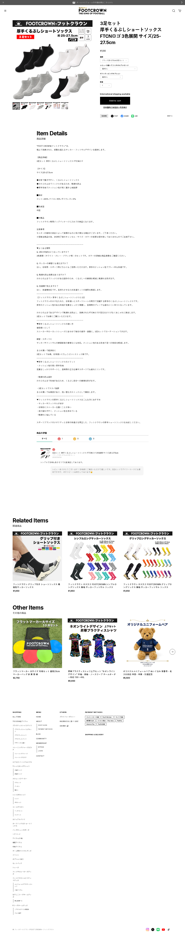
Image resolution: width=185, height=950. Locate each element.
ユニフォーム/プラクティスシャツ (23, 885)
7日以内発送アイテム (20, 721)
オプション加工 (18, 859)
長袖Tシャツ (18, 774)
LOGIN (40, 751)
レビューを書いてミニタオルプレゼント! (114, 65)
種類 (101, 57)
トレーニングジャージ (21, 753)
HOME (38, 717)
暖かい (16, 790)
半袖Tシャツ (18, 770)
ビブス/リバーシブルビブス (22, 762)
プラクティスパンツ (20, 739)
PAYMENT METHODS (45, 729)
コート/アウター (18, 807)
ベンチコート (19, 811)
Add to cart (115, 100)
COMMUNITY (41, 739)
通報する (169, 116)
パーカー (17, 786)
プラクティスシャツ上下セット (23, 730)
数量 (101, 82)
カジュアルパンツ (19, 819)
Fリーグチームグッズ (20, 905)
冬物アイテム (17, 847)
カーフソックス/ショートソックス (22, 825)
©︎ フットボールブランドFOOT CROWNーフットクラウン (33, 929)
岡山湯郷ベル (19, 901)
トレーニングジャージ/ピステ (22, 749)
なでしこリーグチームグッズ (22, 896)
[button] (172, 652)
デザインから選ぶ (20, 743)
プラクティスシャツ (20, 735)
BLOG (38, 734)
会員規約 (63, 726)
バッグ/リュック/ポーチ (21, 830)
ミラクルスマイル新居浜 (22, 909)
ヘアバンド (16, 834)
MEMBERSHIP (41, 743)
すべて (44, 439)
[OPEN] (173, 10)
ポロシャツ (18, 802)
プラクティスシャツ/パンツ (22, 725)
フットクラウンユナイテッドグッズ (22, 879)
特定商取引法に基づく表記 (69, 721)
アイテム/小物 (18, 838)
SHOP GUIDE (42, 725)
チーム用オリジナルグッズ (22, 851)
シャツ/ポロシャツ (19, 795)
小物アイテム (19, 890)
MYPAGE (41, 747)
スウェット (18, 782)
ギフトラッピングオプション (110, 74)
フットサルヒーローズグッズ (22, 873)
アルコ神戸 (18, 913)
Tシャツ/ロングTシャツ (21, 766)
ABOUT (39, 721)
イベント (16, 855)
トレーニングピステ (20, 757)
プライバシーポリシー (67, 717)
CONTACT (40, 756)
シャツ (16, 798)
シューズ (16, 867)
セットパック (17, 863)
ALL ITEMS (17, 717)
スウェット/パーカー (20, 779)
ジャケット (18, 815)
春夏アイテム (17, 842)
